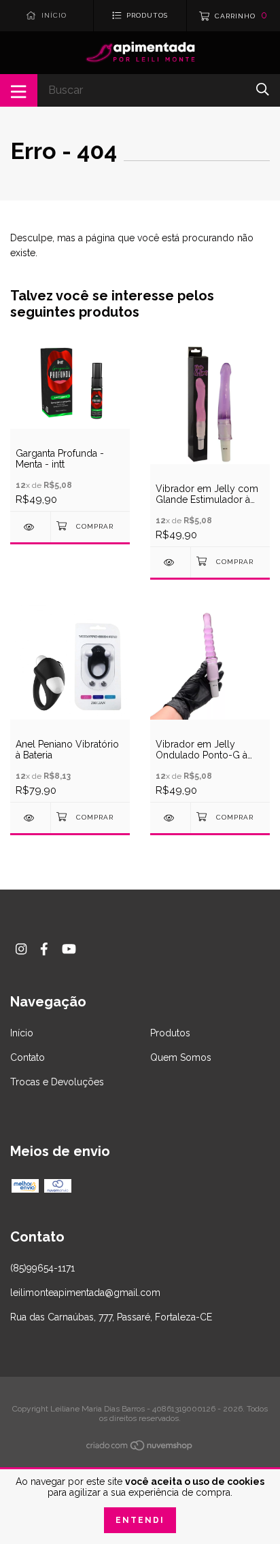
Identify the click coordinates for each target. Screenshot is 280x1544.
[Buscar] (263, 89)
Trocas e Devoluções (57, 1081)
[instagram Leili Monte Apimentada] (21, 949)
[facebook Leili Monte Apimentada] (44, 949)
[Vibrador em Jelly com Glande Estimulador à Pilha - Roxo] (170, 562)
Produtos (170, 1033)
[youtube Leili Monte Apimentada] (69, 949)
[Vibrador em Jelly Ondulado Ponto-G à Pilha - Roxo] (170, 818)
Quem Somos (180, 1057)
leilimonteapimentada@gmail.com (85, 1292)
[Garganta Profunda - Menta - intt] (30, 527)
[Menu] (18, 90)
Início (21, 1033)
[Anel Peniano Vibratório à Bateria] (30, 818)
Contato (27, 1057)
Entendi (140, 1520)
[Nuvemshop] (140, 1448)
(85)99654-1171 (42, 1268)
